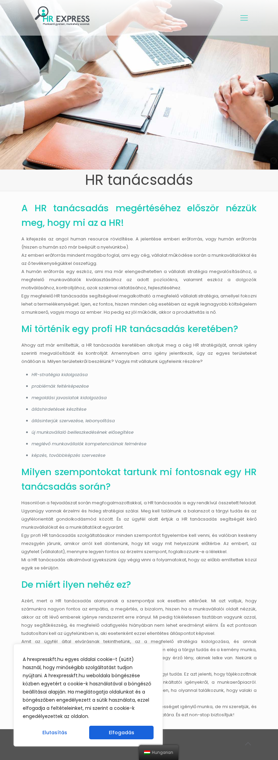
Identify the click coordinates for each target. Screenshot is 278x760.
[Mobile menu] (244, 18)
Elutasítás (54, 732)
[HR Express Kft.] (63, 18)
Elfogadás (121, 732)
